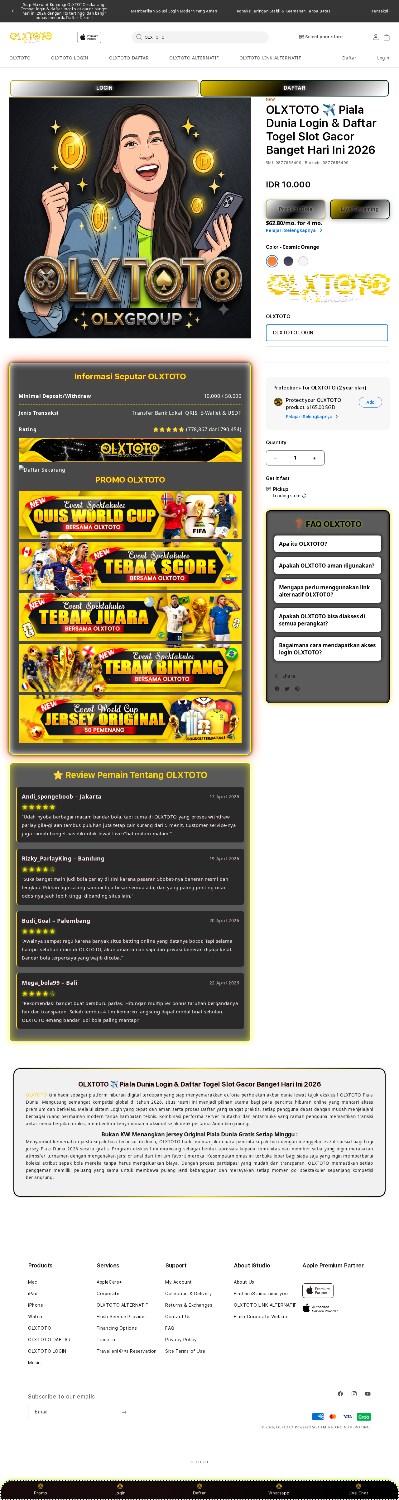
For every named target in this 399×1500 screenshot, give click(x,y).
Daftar (199, 1492)
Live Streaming (360, 209)
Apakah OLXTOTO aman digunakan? (326, 565)
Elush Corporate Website (261, 1316)
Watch (35, 1316)
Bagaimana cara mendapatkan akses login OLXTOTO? (327, 649)
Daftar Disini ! (79, 17)
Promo (40, 1492)
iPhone (35, 1305)
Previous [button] (12, 11)
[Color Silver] (303, 261)
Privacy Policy (181, 1339)
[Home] (31, 37)
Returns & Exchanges (188, 1305)
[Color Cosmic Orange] (272, 261)
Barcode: (313, 162)
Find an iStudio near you (261, 1293)
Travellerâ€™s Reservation (127, 1351)
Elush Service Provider (121, 1316)
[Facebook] (278, 690)
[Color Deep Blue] (288, 261)
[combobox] (200, 37)
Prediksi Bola (296, 209)
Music (34, 1362)
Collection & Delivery (188, 1293)
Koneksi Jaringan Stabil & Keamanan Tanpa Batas (284, 11)
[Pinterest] (299, 690)
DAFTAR (295, 88)
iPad (32, 1293)
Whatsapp (278, 1492)
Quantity (276, 443)
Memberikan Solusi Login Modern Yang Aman (174, 11)
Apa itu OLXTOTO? (303, 543)
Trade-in (106, 1339)
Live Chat (358, 1492)
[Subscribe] (124, 1412)
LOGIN (104, 88)
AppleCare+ (109, 1282)
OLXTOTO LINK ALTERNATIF (270, 58)
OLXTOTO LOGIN (70, 58)
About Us (244, 1282)
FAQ (170, 1328)
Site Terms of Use (185, 1351)
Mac (32, 1282)
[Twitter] (288, 690)
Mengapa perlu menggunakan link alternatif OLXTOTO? (324, 591)
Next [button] (386, 11)
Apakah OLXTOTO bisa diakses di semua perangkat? (322, 620)
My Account (178, 1282)
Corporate (108, 1293)
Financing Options (117, 1328)
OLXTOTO (20, 58)
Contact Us (178, 1316)
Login (120, 1492)
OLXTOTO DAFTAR (129, 58)
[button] (20, 58)
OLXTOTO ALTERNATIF (194, 58)
